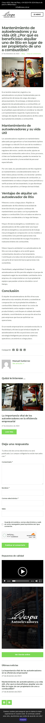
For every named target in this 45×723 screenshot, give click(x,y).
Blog (23, 54)
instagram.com (9, 702)
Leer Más (9, 432)
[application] (22, 571)
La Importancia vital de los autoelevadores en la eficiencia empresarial (19, 418)
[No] (42, 716)
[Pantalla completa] (40, 581)
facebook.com (4, 702)
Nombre (5, 488)
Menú (38, 14)
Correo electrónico (10, 498)
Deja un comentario (34, 54)
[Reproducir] (5, 581)
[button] (22, 571)
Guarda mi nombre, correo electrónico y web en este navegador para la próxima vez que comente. (22, 524)
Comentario (7, 462)
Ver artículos (17, 363)
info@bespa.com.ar (22, 7)
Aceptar (23, 719)
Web (4, 509)
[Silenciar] (36, 581)
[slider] (20, 581)
